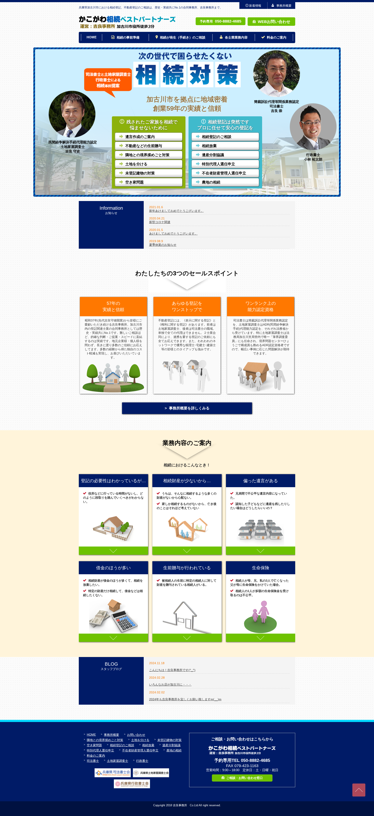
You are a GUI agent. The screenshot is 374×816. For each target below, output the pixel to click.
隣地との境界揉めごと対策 (147, 155)
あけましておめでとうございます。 (173, 233)
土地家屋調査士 (117, 760)
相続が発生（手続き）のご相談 (182, 37)
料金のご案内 (276, 37)
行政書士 (142, 760)
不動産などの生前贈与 (143, 146)
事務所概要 (284, 5)
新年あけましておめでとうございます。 (176, 211)
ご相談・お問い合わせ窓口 (244, 778)
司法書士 (93, 760)
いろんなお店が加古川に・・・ (170, 684)
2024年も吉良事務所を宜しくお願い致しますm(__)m (185, 699)
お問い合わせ (136, 735)
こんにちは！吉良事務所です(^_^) (172, 670)
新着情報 (255, 5)
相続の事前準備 (128, 37)
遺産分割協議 (213, 155)
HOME (92, 37)
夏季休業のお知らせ (162, 245)
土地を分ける (136, 164)
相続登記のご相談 (216, 137)
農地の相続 (211, 182)
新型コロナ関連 (159, 222)
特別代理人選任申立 (218, 164)
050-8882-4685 (228, 21)
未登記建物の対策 (140, 173)
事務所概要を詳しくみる (189, 408)
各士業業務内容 (236, 37)
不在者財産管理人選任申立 (224, 173)
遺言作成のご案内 (140, 137)
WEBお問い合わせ (274, 21)
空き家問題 (134, 182)
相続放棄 (209, 146)
